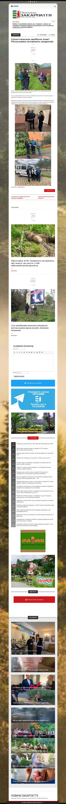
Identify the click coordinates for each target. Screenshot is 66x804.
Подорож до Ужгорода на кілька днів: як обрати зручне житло (33, 458)
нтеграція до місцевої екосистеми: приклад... (29, 687)
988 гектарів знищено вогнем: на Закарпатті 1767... (31, 720)
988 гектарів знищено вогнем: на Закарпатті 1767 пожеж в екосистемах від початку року (32, 449)
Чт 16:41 (13, 453)
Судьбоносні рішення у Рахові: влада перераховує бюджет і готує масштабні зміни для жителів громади (34, 524)
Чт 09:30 (13, 524)
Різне (14, 777)
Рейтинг (53, 34)
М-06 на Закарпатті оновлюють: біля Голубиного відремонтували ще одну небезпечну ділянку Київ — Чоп (34, 477)
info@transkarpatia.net (42, 798)
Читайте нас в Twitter (34, 383)
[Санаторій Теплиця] (33, 571)
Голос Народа (15, 666)
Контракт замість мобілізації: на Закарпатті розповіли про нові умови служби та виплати (33, 463)
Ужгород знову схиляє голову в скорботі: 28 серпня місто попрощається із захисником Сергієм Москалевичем (32, 472)
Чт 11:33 (13, 505)
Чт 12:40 (13, 491)
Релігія (14, 762)
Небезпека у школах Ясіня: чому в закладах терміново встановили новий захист (35, 501)
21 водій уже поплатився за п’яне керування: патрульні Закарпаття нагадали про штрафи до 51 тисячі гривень (34, 487)
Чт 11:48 (13, 501)
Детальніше (14, 270)
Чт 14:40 (13, 477)
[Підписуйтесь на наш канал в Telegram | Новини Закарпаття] (33, 399)
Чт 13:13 (13, 482)
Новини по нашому (16, 731)
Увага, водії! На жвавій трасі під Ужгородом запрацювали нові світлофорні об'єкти (33, 510)
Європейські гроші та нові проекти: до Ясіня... (29, 736)
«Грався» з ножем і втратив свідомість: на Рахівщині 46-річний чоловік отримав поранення (33, 468)
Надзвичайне (21, 187)
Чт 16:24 (13, 458)
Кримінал (15, 699)
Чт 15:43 (13, 463)
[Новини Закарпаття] (33, 14)
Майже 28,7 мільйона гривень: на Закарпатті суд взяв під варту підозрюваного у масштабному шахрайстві (33, 496)
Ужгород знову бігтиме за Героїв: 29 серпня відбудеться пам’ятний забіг (34, 453)
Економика (15, 683)
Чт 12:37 (13, 496)
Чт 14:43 (13, 472)
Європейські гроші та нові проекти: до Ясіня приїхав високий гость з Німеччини (35, 515)
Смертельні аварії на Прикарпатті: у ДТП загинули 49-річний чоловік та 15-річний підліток (35, 505)
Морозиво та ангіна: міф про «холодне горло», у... (31, 781)
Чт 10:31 (13, 510)
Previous (52, 21)
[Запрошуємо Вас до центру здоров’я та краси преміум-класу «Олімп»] (33, 541)
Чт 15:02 (13, 468)
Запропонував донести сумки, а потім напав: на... (31, 703)
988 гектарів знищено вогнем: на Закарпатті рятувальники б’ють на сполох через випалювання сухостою (34, 491)
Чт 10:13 (13, 515)
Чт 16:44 (13, 449)
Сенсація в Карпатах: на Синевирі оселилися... (30, 751)
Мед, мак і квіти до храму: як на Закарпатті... (29, 766)
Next (54, 21)
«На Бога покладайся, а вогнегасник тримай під (24, 650)
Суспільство (15, 649)
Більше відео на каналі (35, 599)
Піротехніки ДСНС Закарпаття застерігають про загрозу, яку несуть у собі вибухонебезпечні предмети (32, 263)
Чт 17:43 (13, 444)
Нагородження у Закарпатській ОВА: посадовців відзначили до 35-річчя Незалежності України (34, 520)
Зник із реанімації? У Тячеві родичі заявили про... (31, 670)
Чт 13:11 (13, 487)
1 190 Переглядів (43, 34)
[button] (14, 352)
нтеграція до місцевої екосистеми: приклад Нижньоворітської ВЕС (34, 443)
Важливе (14, 747)
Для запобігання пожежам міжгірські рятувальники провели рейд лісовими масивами (30, 327)
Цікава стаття (50, 190)
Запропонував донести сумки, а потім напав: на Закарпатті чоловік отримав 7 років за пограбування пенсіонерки (34, 482)
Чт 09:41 (13, 520)
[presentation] (14, 352)
